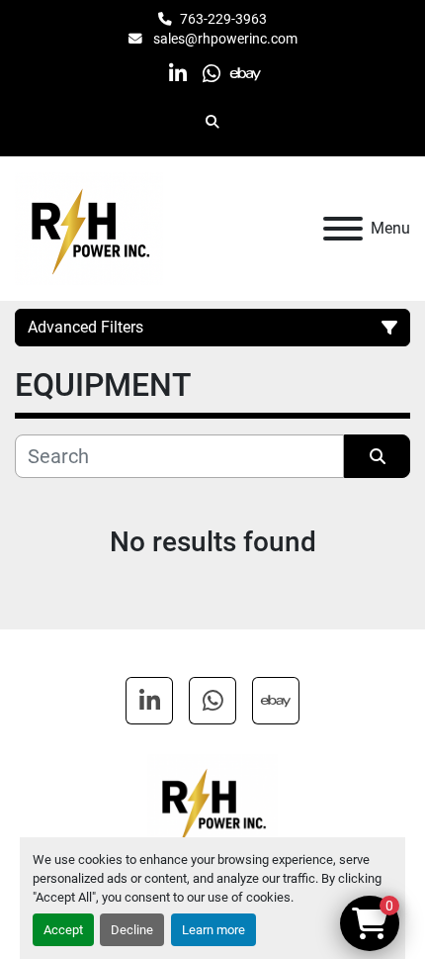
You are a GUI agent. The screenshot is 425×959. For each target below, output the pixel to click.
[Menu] (343, 228)
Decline (132, 929)
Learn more (213, 929)
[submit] (377, 456)
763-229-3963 (223, 19)
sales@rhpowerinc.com (224, 39)
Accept (63, 929)
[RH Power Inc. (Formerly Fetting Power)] (212, 802)
